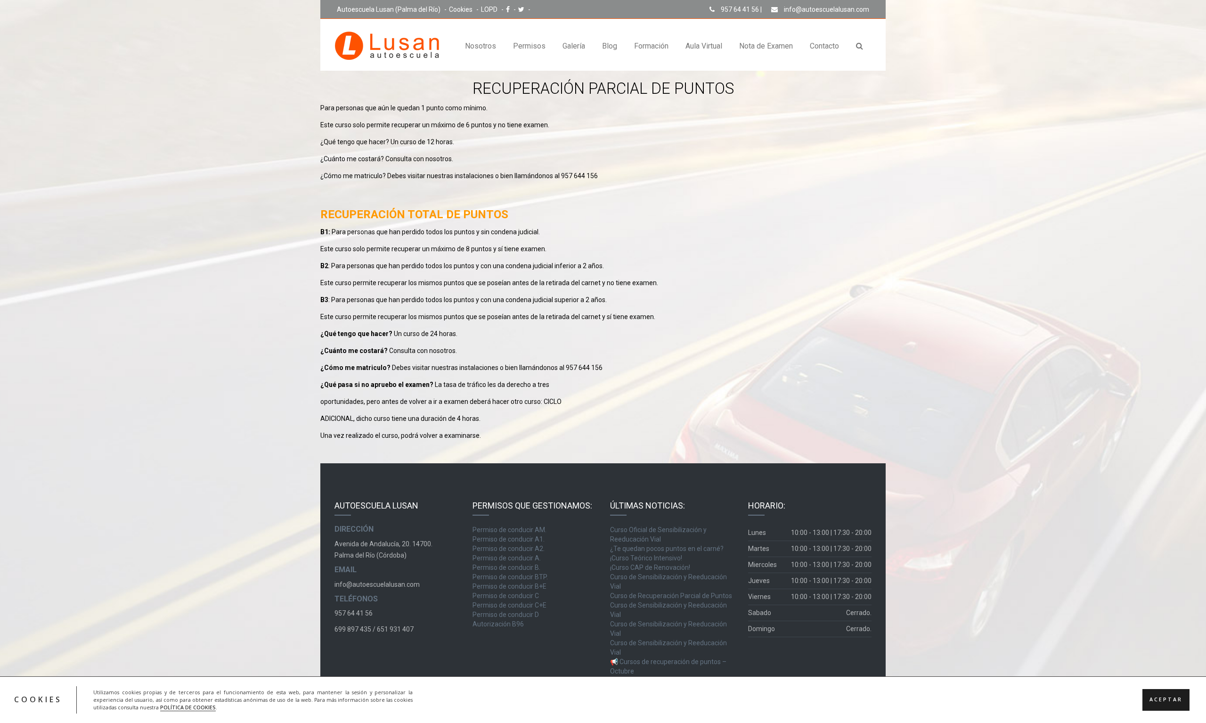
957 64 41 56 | (740, 9)
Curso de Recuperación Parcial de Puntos (671, 596)
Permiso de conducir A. (507, 558)
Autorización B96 (498, 624)
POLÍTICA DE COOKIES (188, 707)
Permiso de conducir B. (506, 567)
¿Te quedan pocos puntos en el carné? (667, 548)
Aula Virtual (703, 45)
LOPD (490, 9)
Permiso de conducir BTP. (510, 577)
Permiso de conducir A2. (509, 548)
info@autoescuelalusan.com (825, 9)
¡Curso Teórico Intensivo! (646, 558)
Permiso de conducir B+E (509, 586)
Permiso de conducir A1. (509, 539)
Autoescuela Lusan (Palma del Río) (389, 9)
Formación (651, 45)
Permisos (529, 45)
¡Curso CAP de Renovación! (650, 567)
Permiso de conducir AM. (509, 530)
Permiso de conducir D (506, 614)
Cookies (461, 9)
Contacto (824, 45)
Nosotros (480, 45)
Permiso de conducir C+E (509, 605)
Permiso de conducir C (506, 596)
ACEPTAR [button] (1165, 700)
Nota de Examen (766, 45)
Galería (573, 45)
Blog (609, 45)
